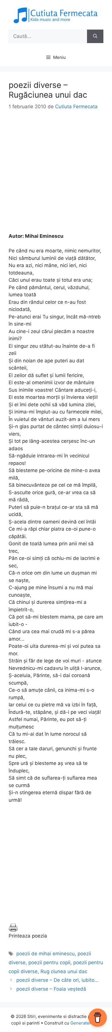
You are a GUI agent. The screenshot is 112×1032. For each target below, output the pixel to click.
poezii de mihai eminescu (45, 953)
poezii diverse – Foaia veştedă (51, 989)
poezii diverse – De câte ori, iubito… (57, 980)
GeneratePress (85, 1023)
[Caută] (95, 36)
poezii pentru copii (49, 962)
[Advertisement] (56, 177)
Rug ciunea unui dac (63, 971)
